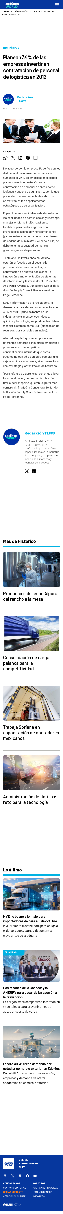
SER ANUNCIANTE (13, 1192)
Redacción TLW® (25, 99)
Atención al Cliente (14, 1196)
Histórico (11, 47)
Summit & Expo (28, 1163)
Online (23, 1160)
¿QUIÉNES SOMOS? (42, 1192)
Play (22, 1167)
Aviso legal (39, 1196)
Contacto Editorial (14, 1188)
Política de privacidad (45, 1188)
